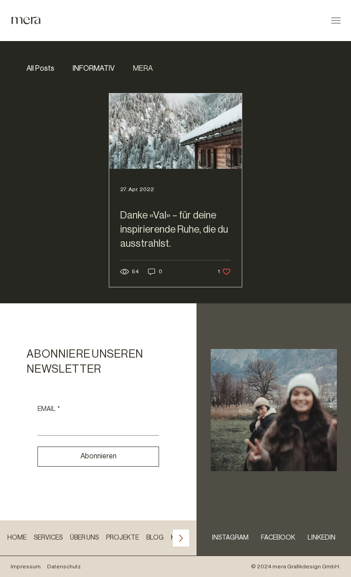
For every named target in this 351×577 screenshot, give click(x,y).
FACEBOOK (278, 538)
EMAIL (48, 409)
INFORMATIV (94, 68)
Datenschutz (64, 566)
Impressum (26, 566)
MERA (143, 68)
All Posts (40, 68)
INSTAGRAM (230, 538)
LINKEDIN (321, 538)
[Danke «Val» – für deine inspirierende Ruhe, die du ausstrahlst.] (175, 131)
